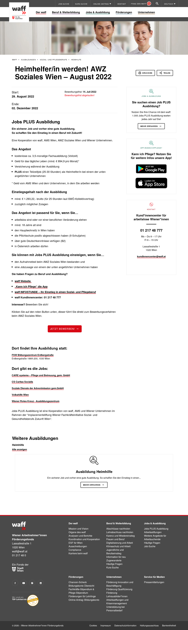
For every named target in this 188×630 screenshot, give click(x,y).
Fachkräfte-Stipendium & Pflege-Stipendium (81, 591)
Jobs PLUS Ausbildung (156, 528)
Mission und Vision (78, 528)
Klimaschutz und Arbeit (118, 546)
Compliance (75, 549)
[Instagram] (32, 583)
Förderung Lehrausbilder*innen (116, 594)
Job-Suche (149, 546)
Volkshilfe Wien (20, 394)
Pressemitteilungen (154, 582)
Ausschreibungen (78, 546)
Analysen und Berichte (80, 535)
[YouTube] (24, 583)
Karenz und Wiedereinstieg (120, 535)
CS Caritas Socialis (22, 381)
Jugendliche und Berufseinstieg (115, 551)
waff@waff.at (19, 551)
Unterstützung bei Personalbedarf (115, 608)
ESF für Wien (76, 542)
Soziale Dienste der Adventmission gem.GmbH (38, 388)
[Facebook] (15, 583)
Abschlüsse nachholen (118, 528)
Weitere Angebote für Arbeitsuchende (155, 537)
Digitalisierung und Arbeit (119, 542)
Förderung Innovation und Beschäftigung (119, 583)
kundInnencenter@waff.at (151, 256)
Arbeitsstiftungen (153, 532)
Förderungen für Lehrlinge (82, 596)
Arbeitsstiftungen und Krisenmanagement (117, 601)
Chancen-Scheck (78, 582)
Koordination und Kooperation (84, 539)
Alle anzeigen (19, 449)
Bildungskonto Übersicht (81, 585)
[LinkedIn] (41, 583)
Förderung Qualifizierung (119, 589)
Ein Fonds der (20, 564)
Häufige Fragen (114, 564)
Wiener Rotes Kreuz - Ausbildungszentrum (35, 401)
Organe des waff (77, 532)
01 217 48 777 (151, 230)
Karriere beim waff (78, 553)
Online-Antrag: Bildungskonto (84, 599)
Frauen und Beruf (115, 539)
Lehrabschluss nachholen (119, 532)
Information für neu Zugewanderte (116, 558)
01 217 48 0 (19, 555)
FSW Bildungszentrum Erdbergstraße (33, 355)
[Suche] (157, 3)
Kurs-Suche (112, 567)
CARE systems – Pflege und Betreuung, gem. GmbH (41, 375)
